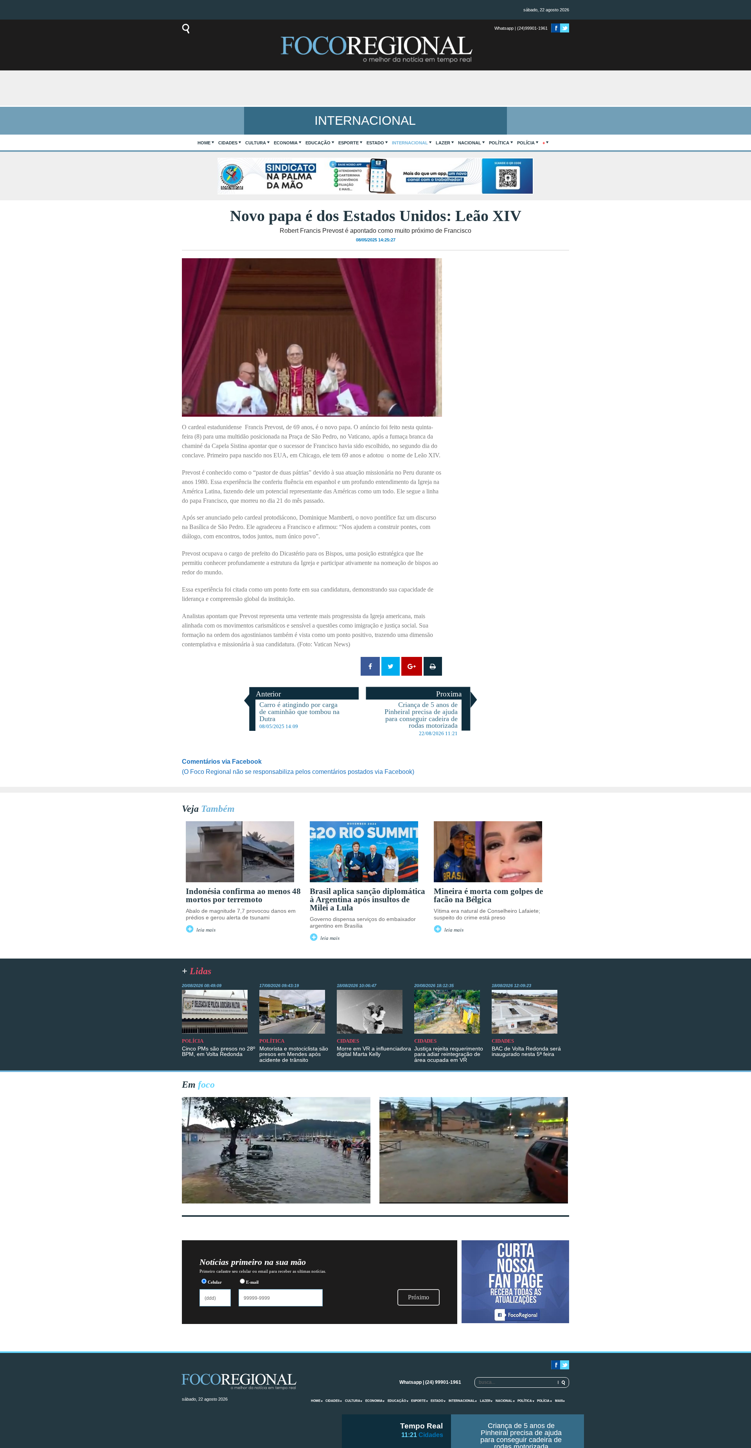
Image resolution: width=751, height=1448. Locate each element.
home (204, 142)
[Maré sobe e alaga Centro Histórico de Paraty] (276, 1201)
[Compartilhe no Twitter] (390, 666)
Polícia (526, 142)
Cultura (255, 142)
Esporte (348, 142)
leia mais (206, 930)
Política (499, 142)
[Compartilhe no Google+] (411, 666)
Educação (318, 142)
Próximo (418, 1297)
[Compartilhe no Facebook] (370, 666)
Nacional (469, 142)
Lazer (443, 142)
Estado (375, 142)
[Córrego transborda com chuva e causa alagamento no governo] (473, 1201)
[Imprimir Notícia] (433, 666)
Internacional (410, 142)
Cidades (227, 142)
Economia (286, 142)
